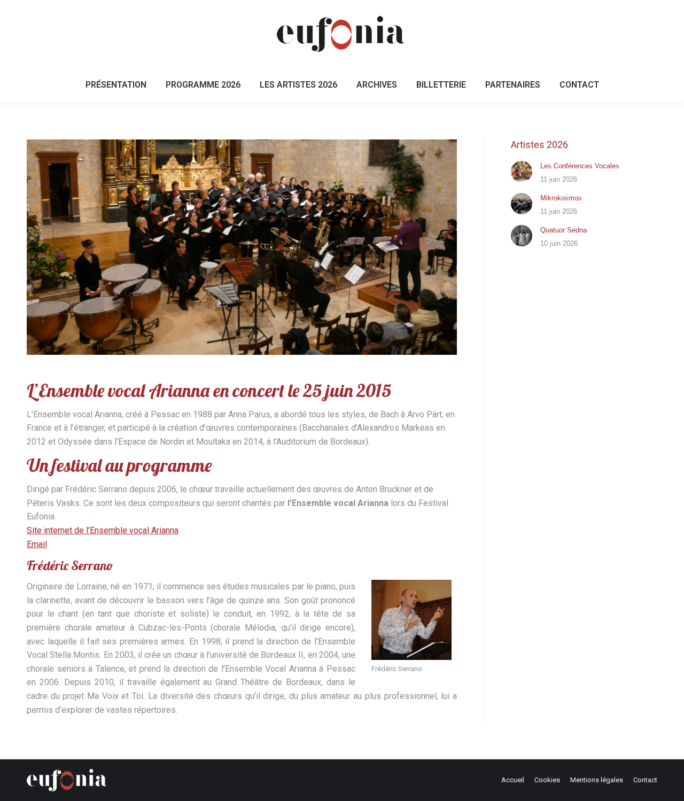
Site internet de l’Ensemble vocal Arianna (102, 530)
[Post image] (521, 171)
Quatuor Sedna (563, 230)
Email (37, 544)
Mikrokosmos (561, 198)
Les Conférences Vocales (579, 166)
